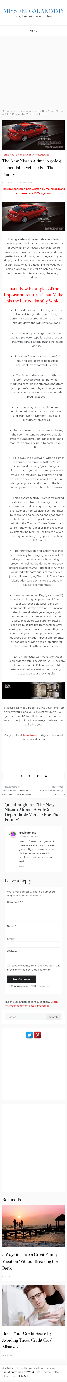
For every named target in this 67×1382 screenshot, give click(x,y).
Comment (14, 901)
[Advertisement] (33, 71)
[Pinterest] (37, 1035)
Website (12, 951)
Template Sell (20, 1376)
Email (11, 938)
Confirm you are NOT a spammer (30, 986)
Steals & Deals (23, 154)
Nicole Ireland (27, 832)
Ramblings (8, 154)
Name (11, 926)
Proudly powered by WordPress (21, 1371)
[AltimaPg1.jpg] (33, 216)
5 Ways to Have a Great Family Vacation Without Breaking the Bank (30, 1261)
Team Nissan (30, 735)
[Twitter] (29, 1035)
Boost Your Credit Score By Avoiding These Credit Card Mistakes (27, 1340)
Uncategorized (41, 154)
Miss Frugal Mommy (33, 11)
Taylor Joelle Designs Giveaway (52, 792)
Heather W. (28, 182)
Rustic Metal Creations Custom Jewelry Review (16, 792)
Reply (21, 866)
